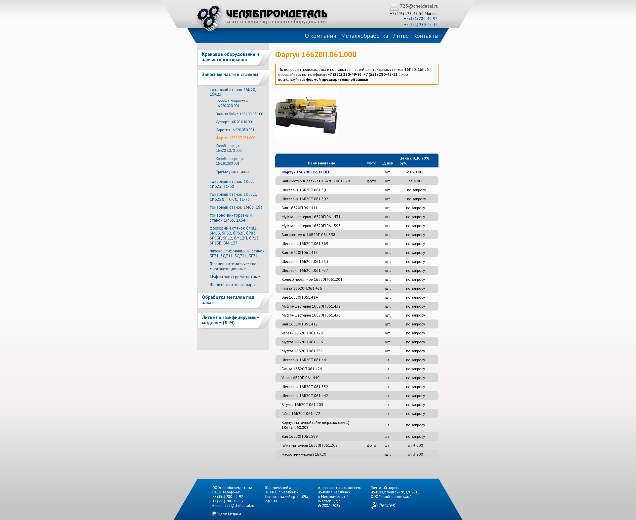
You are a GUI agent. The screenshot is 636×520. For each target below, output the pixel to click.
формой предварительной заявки (337, 79)
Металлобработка (364, 36)
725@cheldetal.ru (419, 6)
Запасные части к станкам (230, 74)
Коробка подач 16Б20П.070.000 (228, 148)
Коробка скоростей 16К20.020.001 (232, 103)
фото (371, 180)
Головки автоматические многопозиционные (233, 266)
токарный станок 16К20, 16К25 (233, 92)
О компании (320, 36)
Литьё (401, 36)
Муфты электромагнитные (235, 277)
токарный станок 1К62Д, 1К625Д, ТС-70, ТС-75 (233, 197)
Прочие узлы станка (232, 171)
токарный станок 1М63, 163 (236, 207)
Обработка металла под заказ (228, 299)
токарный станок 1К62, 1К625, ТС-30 (232, 184)
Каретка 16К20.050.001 (235, 129)
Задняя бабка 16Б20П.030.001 (240, 114)
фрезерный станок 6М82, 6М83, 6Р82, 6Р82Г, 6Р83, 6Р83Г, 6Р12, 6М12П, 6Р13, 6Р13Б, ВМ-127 (234, 235)
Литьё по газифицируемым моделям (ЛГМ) (231, 319)
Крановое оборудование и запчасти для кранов (230, 56)
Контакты (425, 36)
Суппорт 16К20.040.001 (235, 122)
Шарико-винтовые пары (232, 284)
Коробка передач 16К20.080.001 (230, 161)
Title (262, 18)
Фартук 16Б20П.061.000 (235, 137)
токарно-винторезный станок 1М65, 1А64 (231, 217)
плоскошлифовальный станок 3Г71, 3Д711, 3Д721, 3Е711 (237, 253)
